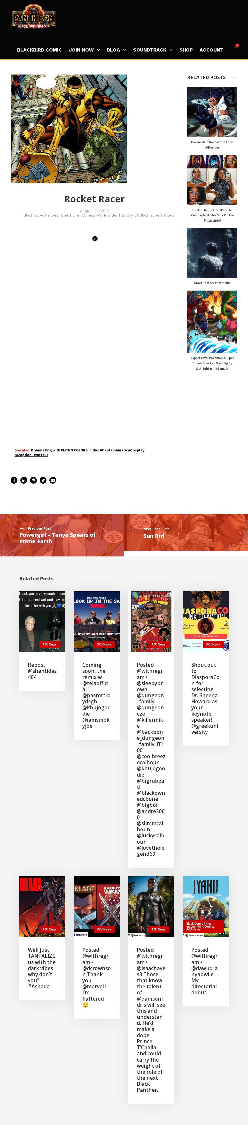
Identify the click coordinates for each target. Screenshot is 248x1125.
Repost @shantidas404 (42, 670)
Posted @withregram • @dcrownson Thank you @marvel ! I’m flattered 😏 (96, 977)
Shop (186, 50)
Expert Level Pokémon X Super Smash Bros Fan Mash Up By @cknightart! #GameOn (212, 363)
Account (212, 50)
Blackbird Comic (39, 50)
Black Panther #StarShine (212, 283)
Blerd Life (70, 215)
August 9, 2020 (94, 210)
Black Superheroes (41, 215)
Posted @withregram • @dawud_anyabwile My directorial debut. (204, 971)
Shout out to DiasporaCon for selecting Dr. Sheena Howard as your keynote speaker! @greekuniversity (205, 698)
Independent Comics (200, 926)
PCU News (50, 644)
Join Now (81, 50)
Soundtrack (149, 50)
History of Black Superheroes (147, 215)
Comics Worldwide (99, 215)
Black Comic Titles (198, 924)
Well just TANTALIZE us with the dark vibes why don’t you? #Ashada (42, 968)
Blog (113, 50)
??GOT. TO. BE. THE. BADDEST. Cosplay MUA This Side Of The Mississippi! (212, 215)
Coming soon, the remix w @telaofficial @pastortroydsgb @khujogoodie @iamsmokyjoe (96, 695)
